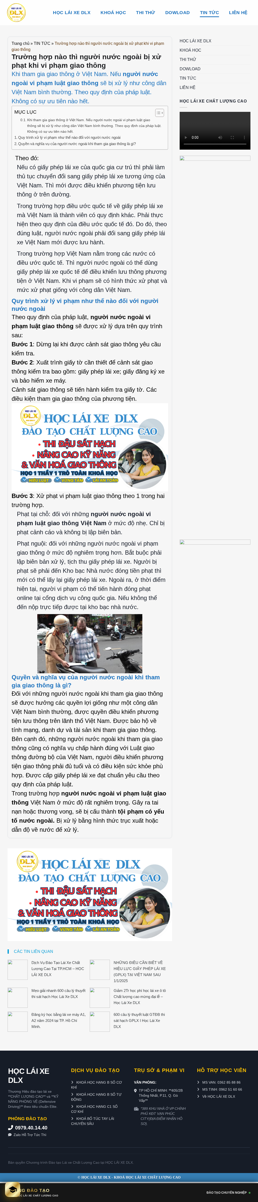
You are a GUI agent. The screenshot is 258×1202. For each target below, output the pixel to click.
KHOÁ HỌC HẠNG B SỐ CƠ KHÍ (96, 1084)
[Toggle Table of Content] (157, 113)
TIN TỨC (209, 12)
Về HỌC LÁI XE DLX (218, 1096)
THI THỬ (145, 12)
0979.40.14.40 (31, 1127)
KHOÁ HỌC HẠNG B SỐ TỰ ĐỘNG (96, 1096)
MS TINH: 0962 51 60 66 (221, 1089)
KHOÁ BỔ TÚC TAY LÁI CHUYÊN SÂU (92, 1121)
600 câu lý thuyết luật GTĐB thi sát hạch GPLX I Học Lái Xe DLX (139, 1020)
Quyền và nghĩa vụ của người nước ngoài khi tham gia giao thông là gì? (77, 144)
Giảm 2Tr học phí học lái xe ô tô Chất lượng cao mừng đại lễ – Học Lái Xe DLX (140, 996)
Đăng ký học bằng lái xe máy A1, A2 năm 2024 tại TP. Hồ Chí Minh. (58, 1020)
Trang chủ (20, 43)
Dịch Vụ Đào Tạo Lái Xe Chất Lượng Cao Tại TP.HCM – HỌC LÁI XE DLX (57, 968)
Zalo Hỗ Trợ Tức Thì (30, 1135)
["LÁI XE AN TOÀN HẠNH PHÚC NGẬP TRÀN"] (25, 12)
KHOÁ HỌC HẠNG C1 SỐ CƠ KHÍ (94, 1109)
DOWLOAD (177, 12)
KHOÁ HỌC (113, 12)
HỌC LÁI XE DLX (71, 12)
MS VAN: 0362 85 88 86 (221, 1082)
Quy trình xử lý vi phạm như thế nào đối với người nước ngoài (69, 137)
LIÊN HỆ (238, 12)
